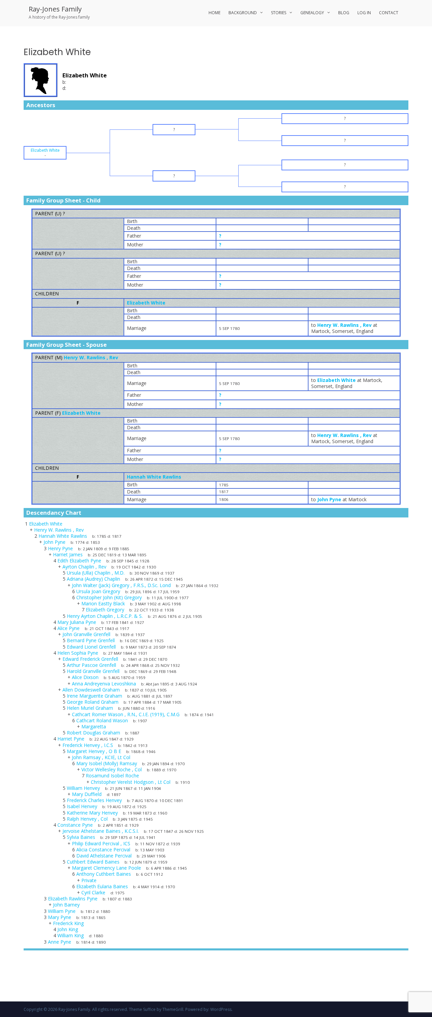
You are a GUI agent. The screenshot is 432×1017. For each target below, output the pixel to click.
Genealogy (312, 13)
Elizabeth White (146, 302)
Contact (388, 13)
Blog (343, 13)
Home (214, 13)
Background (242, 13)
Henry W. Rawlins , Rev (91, 357)
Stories (278, 13)
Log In (364, 13)
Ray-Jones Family (55, 9)
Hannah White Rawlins (154, 477)
